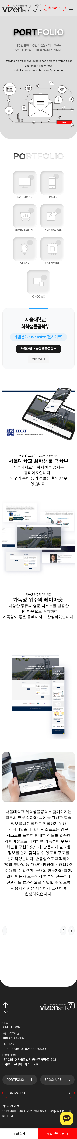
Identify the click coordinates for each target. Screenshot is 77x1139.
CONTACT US (16, 1093)
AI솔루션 (56, 7)
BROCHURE (52, 1080)
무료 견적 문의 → (57, 1134)
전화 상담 (19, 1134)
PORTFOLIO (15, 1080)
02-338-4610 (12, 1049)
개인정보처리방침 (11, 1106)
